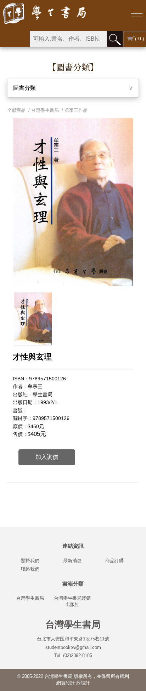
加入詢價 (46, 457)
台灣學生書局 (45, 110)
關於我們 (30, 560)
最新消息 (72, 560)
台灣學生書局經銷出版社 (72, 601)
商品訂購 (114, 560)
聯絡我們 (30, 569)
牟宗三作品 (76, 110)
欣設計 (83, 683)
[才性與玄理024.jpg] (33, 319)
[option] (33, 319)
